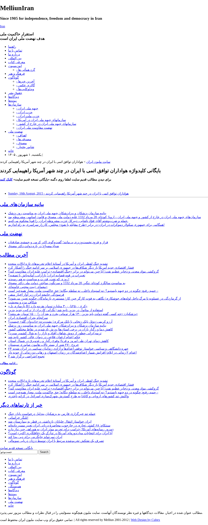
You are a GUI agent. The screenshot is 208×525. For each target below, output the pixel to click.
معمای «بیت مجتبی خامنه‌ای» (28, 287)
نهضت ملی (15, 131)
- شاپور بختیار (25, 147)
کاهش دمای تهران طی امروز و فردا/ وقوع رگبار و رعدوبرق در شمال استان (58, 341)
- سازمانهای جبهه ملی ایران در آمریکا (41, 120)
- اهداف (21, 135)
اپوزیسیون (15, 66)
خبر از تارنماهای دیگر (21, 405)
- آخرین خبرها (25, 81)
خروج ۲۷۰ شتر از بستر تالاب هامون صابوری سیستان (43, 344)
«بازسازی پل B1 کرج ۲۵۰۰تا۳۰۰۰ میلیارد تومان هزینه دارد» (47, 306)
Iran (2, 26)
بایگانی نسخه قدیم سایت (16, 448)
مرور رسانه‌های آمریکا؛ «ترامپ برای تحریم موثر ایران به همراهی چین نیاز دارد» (61, 429)
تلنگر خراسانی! (18, 417)
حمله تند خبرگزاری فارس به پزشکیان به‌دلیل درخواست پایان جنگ (51, 414)
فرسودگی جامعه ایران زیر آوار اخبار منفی (36, 294)
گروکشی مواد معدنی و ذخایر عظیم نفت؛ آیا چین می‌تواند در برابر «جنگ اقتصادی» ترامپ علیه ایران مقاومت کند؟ (83, 271)
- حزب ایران (24, 112)
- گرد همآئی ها (25, 69)
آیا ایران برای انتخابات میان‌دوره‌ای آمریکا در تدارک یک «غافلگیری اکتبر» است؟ (60, 433)
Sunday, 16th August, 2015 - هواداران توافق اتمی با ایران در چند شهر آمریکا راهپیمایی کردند (68, 193)
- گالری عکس (25, 85)
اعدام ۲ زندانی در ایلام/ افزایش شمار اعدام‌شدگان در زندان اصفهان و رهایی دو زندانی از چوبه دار (72, 352)
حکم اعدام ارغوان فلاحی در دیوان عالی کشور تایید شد (44, 337)
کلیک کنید (6, 179)
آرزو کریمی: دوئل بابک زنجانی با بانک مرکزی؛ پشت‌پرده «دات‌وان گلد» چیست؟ (60, 321)
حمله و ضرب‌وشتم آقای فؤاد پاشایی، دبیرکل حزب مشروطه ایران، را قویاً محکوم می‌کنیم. (68, 221)
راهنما (12, 46)
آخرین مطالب (14, 255)
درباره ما (14, 54)
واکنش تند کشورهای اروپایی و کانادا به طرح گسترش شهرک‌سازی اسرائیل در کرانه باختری (68, 396)
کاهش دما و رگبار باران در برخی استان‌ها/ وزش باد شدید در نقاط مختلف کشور (60, 329)
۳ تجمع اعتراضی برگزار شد (26, 356)
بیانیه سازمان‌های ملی (22, 204)
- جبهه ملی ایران (27, 108)
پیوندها (12, 100)
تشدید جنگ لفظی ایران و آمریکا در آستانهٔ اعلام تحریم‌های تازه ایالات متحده (58, 263)
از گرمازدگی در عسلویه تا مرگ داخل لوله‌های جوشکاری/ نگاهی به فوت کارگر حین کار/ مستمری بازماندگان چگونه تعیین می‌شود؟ (94, 298)
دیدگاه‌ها (13, 97)
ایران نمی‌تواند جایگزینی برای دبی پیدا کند (35, 437)
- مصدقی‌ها (23, 139)
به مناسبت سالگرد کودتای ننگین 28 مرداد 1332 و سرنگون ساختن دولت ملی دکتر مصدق (66, 283)
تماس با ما (15, 50)
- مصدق (21, 143)
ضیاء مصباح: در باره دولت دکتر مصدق (33, 246)
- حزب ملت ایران (27, 116)
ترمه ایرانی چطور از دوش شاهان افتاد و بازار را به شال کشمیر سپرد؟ (54, 333)
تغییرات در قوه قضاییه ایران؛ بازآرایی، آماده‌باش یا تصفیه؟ (46, 275)
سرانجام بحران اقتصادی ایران (28, 317)
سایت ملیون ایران (98, 161)
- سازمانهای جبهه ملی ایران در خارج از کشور (46, 124)
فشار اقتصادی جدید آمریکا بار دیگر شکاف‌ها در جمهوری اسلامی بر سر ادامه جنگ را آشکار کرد (71, 267)
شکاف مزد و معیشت (22, 302)
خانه (11, 151)
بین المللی (15, 58)
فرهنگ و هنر (16, 73)
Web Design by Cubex (145, 520)
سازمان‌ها (14, 104)
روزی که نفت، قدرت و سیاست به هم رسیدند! (38, 279)
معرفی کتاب (16, 62)
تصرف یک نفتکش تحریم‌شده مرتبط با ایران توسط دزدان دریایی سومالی (56, 441)
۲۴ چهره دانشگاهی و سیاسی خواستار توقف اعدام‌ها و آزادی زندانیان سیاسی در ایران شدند (68, 348)
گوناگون (13, 77)
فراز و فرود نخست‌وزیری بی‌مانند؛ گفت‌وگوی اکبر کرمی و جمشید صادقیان (58, 242)
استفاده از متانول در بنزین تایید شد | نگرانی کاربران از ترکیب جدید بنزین (55, 310)
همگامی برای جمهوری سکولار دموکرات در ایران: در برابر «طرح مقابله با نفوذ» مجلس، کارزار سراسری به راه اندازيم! (86, 224)
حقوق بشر (15, 93)
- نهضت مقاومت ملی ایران (34, 127)
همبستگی (14, 486)
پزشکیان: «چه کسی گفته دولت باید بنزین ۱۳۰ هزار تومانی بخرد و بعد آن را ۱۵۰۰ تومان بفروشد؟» (73, 314)
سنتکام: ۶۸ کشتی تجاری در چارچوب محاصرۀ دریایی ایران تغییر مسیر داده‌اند (59, 425)
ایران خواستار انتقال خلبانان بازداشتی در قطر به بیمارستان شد (49, 421)
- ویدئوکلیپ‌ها (25, 89)
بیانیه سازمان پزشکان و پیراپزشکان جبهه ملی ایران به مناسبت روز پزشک (57, 213)
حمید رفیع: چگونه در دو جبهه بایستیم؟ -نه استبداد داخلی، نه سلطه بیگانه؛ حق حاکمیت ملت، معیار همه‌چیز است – (83, 290)
